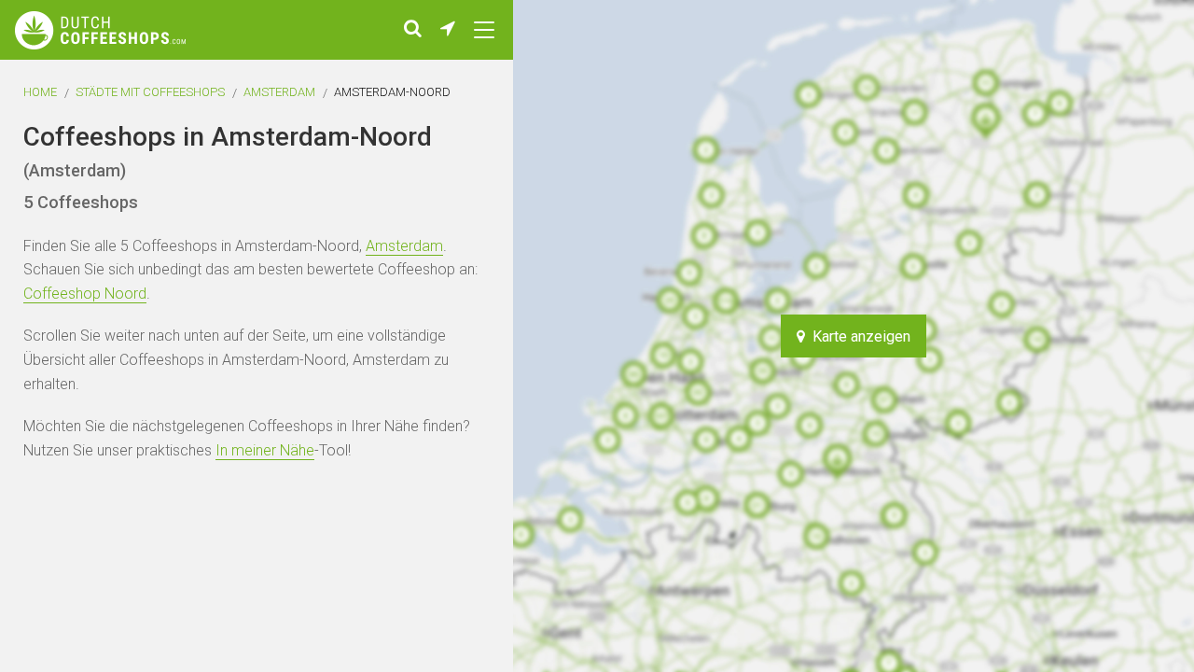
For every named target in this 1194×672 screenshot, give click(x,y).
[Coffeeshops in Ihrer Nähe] (448, 29)
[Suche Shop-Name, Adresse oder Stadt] (413, 29)
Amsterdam (279, 92)
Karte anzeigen (857, 336)
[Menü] (484, 30)
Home (40, 92)
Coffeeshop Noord (84, 293)
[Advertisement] (1082, 336)
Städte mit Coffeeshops (150, 92)
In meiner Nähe (264, 450)
